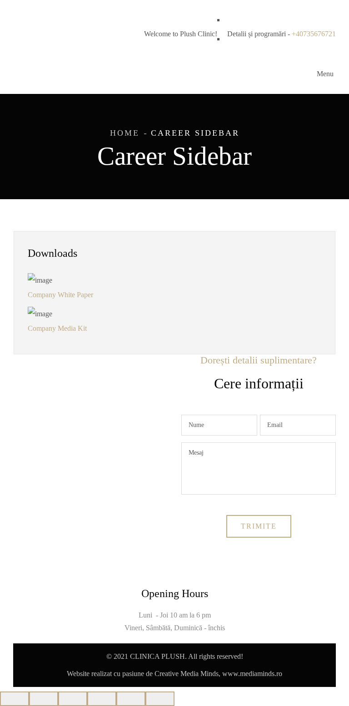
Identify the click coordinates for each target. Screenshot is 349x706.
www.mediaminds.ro (252, 673)
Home (125, 132)
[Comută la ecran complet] (72, 698)
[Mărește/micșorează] (101, 698)
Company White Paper (60, 295)
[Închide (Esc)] (14, 698)
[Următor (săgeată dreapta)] (159, 698)
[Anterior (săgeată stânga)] (130, 698)
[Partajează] (43, 698)
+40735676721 (314, 34)
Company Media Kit (57, 328)
